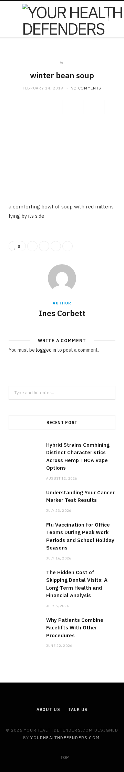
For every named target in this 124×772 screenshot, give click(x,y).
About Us (48, 709)
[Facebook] (30, 107)
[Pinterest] (72, 107)
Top (64, 757)
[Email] (93, 107)
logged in (46, 350)
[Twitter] (51, 107)
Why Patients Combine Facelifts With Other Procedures (74, 628)
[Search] (114, 19)
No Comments (86, 88)
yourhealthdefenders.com (65, 737)
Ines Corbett (62, 313)
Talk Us (77, 709)
